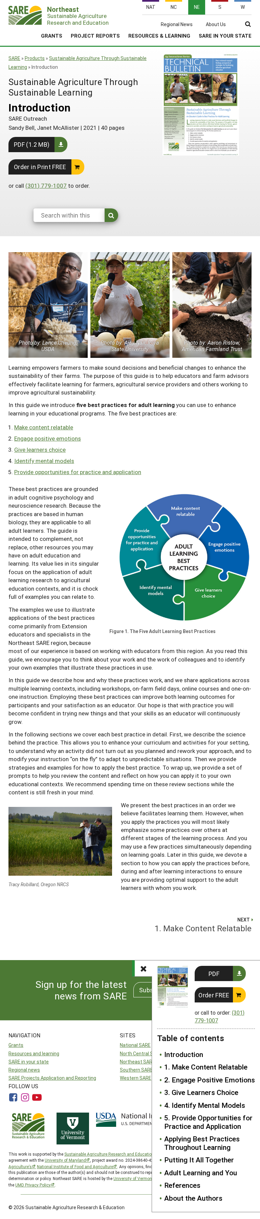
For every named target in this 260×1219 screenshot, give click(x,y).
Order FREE (214, 995)
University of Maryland (65, 1160)
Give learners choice (40, 449)
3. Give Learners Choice (201, 1092)
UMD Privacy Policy (33, 1184)
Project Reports (95, 35)
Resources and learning (33, 1053)
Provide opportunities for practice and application (77, 472)
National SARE (135, 1045)
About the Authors (193, 1198)
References (182, 1185)
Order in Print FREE (40, 167)
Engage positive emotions (47, 438)
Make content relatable (43, 427)
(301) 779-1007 (46, 185)
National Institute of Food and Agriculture (75, 1166)
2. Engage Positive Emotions (209, 1080)
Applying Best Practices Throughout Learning (202, 1143)
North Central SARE (141, 1053)
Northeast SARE (137, 1061)
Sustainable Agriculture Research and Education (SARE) (116, 1154)
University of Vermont (133, 1178)
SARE (14, 58)
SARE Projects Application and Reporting (52, 1078)
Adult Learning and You (200, 1173)
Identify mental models (44, 461)
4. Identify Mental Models (204, 1105)
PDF (214, 974)
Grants (51, 35)
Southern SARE (136, 1069)
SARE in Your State (225, 35)
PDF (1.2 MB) (31, 144)
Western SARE (135, 1078)
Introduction (183, 1054)
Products (35, 58)
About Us (216, 24)
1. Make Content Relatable (205, 1067)
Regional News (177, 24)
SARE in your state (28, 1061)
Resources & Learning (159, 35)
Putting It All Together (199, 1160)
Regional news (24, 1069)
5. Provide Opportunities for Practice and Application (208, 1122)
